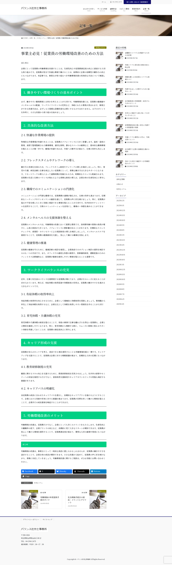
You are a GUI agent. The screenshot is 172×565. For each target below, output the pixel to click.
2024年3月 (120, 235)
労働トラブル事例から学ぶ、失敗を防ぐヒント (137, 138)
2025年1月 (120, 205)
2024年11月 (120, 215)
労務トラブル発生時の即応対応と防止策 (137, 66)
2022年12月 (120, 250)
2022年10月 (120, 255)
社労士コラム (100, 47)
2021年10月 (120, 259)
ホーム (104, 2)
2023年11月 (120, 240)
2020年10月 (120, 279)
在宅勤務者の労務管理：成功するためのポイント (137, 102)
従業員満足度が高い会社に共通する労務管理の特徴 (137, 126)
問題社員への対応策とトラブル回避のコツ (137, 78)
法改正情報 (120, 179)
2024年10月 (120, 220)
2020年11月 (120, 274)
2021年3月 (120, 264)
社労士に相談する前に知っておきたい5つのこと (137, 114)
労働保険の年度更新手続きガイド (49, 498)
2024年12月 (120, 210)
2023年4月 (120, 245)
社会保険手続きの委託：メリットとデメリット (77, 500)
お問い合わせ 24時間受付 (138, 2)
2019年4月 (120, 304)
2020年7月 (120, 294)
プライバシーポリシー (31, 519)
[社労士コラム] (29, 495)
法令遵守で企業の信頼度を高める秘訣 (137, 150)
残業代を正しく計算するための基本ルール (137, 90)
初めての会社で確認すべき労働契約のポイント (137, 162)
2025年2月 (120, 200)
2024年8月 (120, 230)
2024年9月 (120, 225)
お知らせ (119, 184)
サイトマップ (47, 519)
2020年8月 (120, 289)
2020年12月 (120, 269)
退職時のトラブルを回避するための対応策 (137, 54)
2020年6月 (120, 299)
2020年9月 (120, 284)
